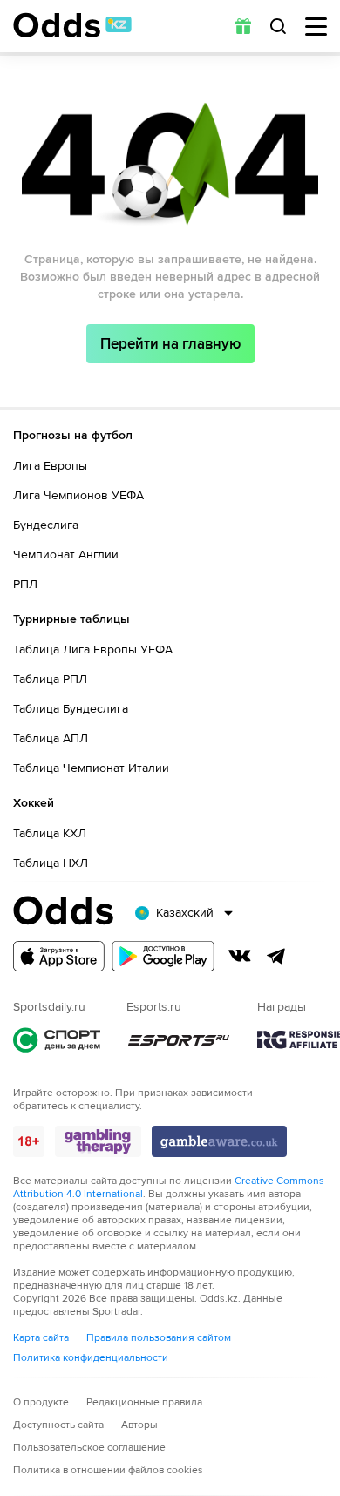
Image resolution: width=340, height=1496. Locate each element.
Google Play (163, 956)
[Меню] (316, 26)
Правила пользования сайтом (158, 1337)
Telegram (276, 956)
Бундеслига (45, 525)
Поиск (278, 26)
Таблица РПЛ (50, 679)
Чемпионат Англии (66, 554)
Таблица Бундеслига (70, 708)
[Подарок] (243, 26)
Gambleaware (219, 1141)
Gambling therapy (98, 1141)
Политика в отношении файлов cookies (108, 1470)
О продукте (41, 1402)
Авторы (139, 1425)
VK (240, 956)
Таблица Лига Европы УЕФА (93, 649)
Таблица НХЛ (50, 863)
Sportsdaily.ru (56, 1039)
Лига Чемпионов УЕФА (78, 495)
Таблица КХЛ (49, 833)
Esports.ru (178, 1039)
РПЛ (25, 584)
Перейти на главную (170, 344)
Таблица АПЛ (50, 738)
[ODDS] (72, 25)
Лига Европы (50, 465)
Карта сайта (41, 1337)
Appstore (59, 956)
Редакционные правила (144, 1402)
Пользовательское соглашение (89, 1447)
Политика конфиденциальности (90, 1357)
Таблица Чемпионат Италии (91, 768)
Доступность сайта (58, 1425)
